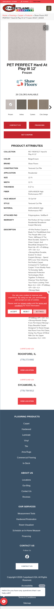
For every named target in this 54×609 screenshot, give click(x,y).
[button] (27, 566)
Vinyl (26, 441)
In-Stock (26, 463)
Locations (26, 480)
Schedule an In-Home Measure (26, 530)
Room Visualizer (26, 525)
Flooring (12, 15)
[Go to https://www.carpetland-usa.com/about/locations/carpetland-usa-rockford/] (27, 356)
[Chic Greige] (43, 104)
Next (50, 103)
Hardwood (26, 429)
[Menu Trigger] (48, 8)
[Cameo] (32, 104)
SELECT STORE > (37, 1)
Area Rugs (26, 452)
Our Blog (26, 486)
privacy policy (26, 303)
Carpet (20, 15)
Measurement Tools (26, 513)
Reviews (26, 497)
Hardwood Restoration (26, 519)
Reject (26, 311)
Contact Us (15, 125)
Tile (26, 446)
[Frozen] (10, 104)
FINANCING (39, 125)
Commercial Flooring (26, 458)
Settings (40, 311)
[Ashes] (21, 104)
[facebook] (27, 557)
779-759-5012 (25, 1)
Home (5, 15)
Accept (13, 311)
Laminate (26, 435)
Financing (26, 536)
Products (28, 15)
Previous (4, 103)
